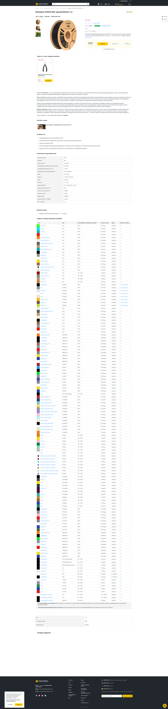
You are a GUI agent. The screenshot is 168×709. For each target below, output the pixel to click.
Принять (19, 704)
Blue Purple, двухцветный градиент (48, 464)
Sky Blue (42, 228)
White (42, 293)
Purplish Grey (43, 488)
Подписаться (127, 696)
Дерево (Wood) (44, 246)
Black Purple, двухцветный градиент (48, 455)
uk (130, 1)
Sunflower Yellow (44, 299)
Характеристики (55, 16)
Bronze (42, 435)
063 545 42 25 (106, 688)
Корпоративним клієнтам (109, 49)
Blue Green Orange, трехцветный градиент (50, 470)
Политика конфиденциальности (85, 692)
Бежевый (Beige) (44, 317)
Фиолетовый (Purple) (45, 379)
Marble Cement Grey (45, 275)
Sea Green (43, 231)
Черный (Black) (44, 252)
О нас (69, 682)
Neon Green (43, 225)
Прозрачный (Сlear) (45, 240)
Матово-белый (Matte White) (47, 426)
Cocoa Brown (43, 302)
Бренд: (86, 25)
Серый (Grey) (43, 255)
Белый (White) (44, 258)
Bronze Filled (43, 281)
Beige (42, 296)
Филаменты (57, 8)
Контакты (70, 680)
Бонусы (82, 700)
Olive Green (43, 529)
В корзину (102, 43)
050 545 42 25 (106, 683)
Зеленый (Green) (44, 373)
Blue (41, 503)
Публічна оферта (84, 695)
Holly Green (43, 444)
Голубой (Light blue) (45, 367)
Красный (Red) (44, 329)
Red (41, 234)
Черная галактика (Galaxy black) (47, 267)
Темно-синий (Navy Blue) (46, 399)
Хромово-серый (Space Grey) (47, 243)
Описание (47, 16)
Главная (36, 8)
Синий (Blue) (43, 358)
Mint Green (43, 447)
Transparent (43, 544)
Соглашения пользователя (84, 689)
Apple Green (43, 305)
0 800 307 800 (106, 680)
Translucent (43, 290)
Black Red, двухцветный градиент (48, 458)
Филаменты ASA (64, 8)
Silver (42, 450)
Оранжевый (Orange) (45, 237)
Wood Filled (43, 278)
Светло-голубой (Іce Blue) (46, 417)
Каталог (41, 8)
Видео (69, 689)
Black (42, 393)
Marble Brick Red (44, 272)
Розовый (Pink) (44, 514)
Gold (41, 438)
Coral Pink (43, 441)
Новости (70, 684)
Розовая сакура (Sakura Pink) (47, 414)
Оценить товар (96, 23)
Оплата (82, 680)
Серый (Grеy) (43, 346)
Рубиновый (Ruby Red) (45, 396)
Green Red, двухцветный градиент (48, 467)
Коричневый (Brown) (45, 264)
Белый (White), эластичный (46, 594)
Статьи (101, 4)
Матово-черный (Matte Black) (47, 423)
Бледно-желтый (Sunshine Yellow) (48, 405)
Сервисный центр (85, 702)
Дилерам (70, 692)
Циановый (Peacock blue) (46, 249)
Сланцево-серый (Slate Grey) (47, 408)
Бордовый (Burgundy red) (46, 364)
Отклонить (10, 704)
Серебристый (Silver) (45, 352)
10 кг (121, 340)
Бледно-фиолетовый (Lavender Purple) (49, 411)
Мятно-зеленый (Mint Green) (47, 429)
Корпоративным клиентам (72, 695)
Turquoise (43, 494)
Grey (41, 287)
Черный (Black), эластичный (47, 597)
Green (42, 485)
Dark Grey (43, 479)
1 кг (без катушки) (124, 284)
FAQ (69, 698)
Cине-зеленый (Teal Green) (46, 402)
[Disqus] (84, 651)
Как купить (83, 697)
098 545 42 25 (106, 685)
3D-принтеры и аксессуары (49, 8)
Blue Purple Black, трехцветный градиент (49, 473)
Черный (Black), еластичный (47, 600)
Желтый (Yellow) (44, 261)
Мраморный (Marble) (45, 270)
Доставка (83, 682)
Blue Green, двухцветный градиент (48, 461)
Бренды (108, 4)
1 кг (121, 225)
